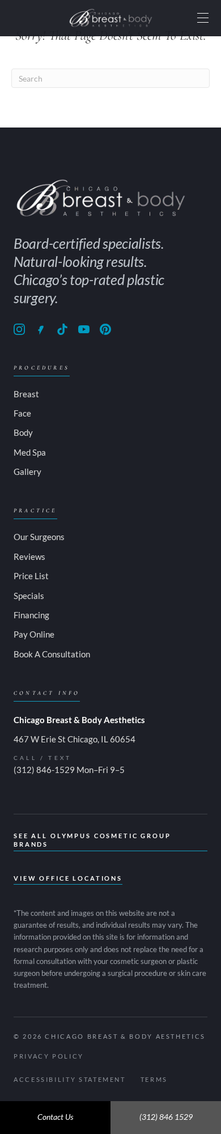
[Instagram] (19, 329)
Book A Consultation (52, 654)
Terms (154, 1079)
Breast (26, 394)
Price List (31, 576)
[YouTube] (84, 329)
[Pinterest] (105, 329)
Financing (31, 615)
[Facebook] (40, 329)
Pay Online (34, 634)
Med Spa (30, 452)
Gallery (27, 471)
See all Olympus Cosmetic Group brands (92, 840)
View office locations (68, 878)
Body (23, 432)
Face (22, 413)
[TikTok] (62, 329)
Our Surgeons (39, 537)
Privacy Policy (49, 1056)
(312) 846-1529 (44, 770)
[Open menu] (203, 18)
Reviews (29, 556)
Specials (29, 596)
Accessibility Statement (70, 1079)
